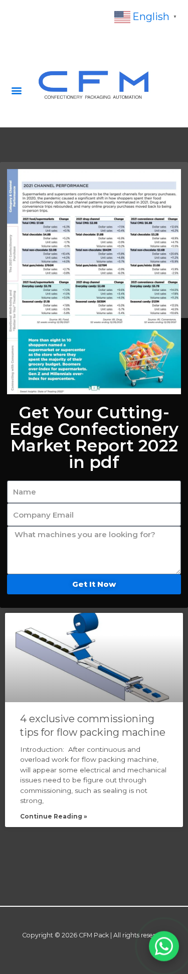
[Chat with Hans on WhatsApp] (164, 946)
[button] (17, 90)
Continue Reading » (53, 816)
